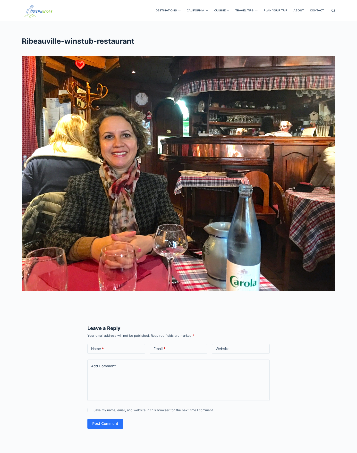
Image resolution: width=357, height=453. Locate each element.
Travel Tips (244, 10)
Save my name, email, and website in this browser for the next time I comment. (154, 410)
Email (159, 348)
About (298, 10)
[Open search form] (333, 10)
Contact (317, 10)
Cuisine (220, 10)
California (195, 10)
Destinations (166, 10)
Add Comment (103, 366)
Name (97, 348)
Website (223, 348)
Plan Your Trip (275, 10)
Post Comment (105, 423)
